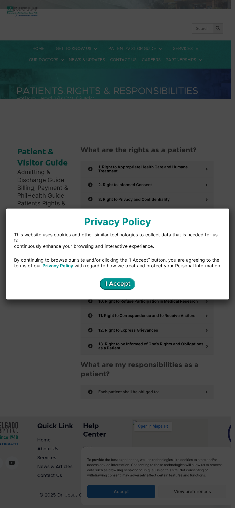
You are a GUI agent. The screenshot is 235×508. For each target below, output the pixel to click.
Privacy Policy (57, 265)
